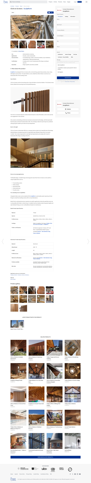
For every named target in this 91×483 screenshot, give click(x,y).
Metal (14, 279)
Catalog (66, 16)
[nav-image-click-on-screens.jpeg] (23, 299)
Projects (50, 2)
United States (21, 51)
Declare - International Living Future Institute (42, 258)
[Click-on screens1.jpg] (14, 308)
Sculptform (28, 8)
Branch (58, 52)
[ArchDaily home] (6, 2)
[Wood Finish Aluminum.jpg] (23, 44)
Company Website (60, 30)
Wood (12, 279)
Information (72, 16)
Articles (55, 2)
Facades (12, 275)
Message (58, 60)
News (64, 2)
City (58, 41)
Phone (58, 46)
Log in (75, 2)
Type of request (60, 14)
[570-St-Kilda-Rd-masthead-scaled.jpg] (50, 299)
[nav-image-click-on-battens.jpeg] (14, 44)
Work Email (59, 24)
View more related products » (45, 457)
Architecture (60, 54)
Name (58, 19)
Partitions (27, 275)
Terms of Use (67, 81)
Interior (23, 275)
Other (72, 57)
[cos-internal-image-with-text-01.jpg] (14, 299)
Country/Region (60, 35)
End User (75, 54)
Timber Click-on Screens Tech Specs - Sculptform (42, 224)
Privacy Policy (72, 81)
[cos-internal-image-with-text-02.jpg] (41, 299)
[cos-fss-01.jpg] (41, 44)
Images (68, 2)
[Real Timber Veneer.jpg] (32, 44)
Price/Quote (60, 16)
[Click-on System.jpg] (23, 308)
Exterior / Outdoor (17, 275)
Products (60, 2)
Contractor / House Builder (63, 57)
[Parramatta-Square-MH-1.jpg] (50, 44)
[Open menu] (86, 2)
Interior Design (68, 54)
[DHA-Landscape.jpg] (32, 299)
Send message (68, 77)
